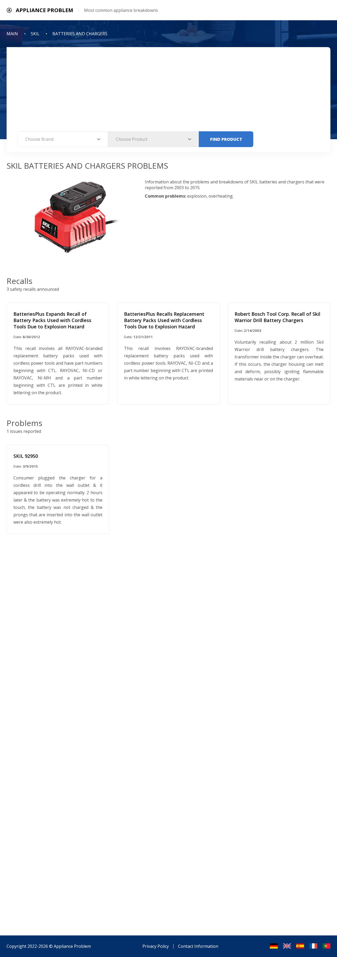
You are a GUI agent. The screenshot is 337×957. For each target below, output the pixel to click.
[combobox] (62, 139)
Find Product (226, 139)
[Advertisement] (168, 92)
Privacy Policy (155, 946)
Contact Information (198, 946)
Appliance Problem (72, 946)
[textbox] (62, 139)
